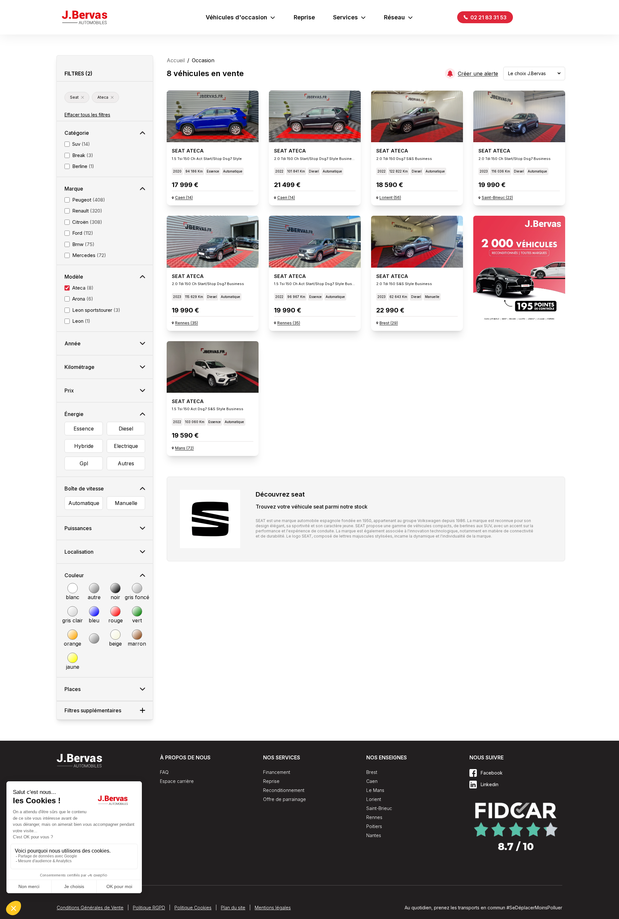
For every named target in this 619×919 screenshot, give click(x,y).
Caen (372, 781)
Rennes (374, 817)
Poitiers (374, 826)
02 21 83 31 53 (487, 17)
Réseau (394, 17)
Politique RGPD (149, 907)
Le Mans (375, 790)
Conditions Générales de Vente (90, 907)
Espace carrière (177, 781)
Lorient (373, 799)
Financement (276, 772)
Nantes (373, 835)
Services (345, 17)
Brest (371, 772)
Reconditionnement (283, 790)
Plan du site (233, 907)
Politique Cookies (192, 907)
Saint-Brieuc (379, 808)
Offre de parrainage (284, 799)
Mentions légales (273, 907)
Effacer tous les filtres (87, 114)
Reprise (304, 17)
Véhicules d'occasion (236, 17)
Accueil (176, 60)
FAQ (164, 772)
